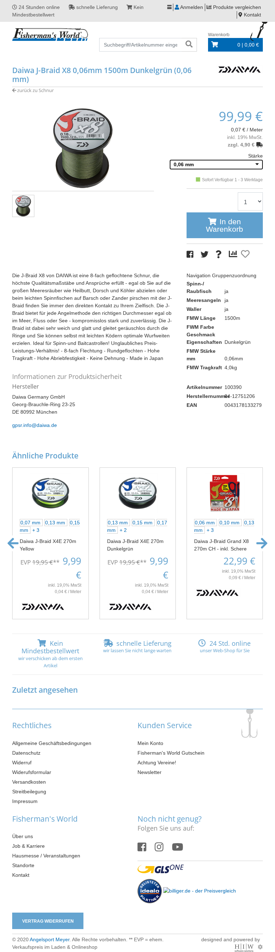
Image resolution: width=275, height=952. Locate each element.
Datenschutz (26, 753)
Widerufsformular (31, 772)
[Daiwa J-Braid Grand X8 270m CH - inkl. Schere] (224, 492)
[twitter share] (204, 254)
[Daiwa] (239, 69)
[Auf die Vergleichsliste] (234, 254)
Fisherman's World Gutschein (171, 753)
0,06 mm (184, 164)
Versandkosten (29, 782)
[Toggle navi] (169, 7)
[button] (13, 543)
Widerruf (22, 762)
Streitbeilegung (29, 791)
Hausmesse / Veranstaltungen (46, 856)
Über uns (22, 836)
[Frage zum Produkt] (219, 254)
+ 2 (123, 530)
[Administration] (260, 947)
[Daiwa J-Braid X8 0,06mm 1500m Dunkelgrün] (83, 147)
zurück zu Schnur (35, 90)
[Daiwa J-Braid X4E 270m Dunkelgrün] (137, 492)
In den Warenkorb (224, 225)
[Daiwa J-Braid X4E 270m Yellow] (50, 492)
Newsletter (149, 772)
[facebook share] (190, 254)
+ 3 (35, 530)
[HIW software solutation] (245, 947)
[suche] (189, 45)
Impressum (25, 801)
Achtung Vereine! (157, 762)
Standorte (23, 865)
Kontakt (20, 875)
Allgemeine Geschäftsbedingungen (51, 743)
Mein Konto (150, 743)
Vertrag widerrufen (48, 921)
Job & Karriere (28, 846)
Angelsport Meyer (49, 939)
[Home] (50, 35)
